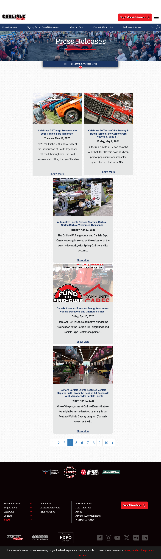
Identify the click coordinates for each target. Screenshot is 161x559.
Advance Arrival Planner (88, 515)
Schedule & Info (12, 503)
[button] (80, 64)
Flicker (136, 537)
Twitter (127, 537)
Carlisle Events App (50, 507)
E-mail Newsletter (132, 505)
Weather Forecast (84, 519)
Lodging (8, 515)
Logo (14, 17)
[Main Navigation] (156, 17)
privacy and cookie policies (139, 550)
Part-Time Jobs (83, 503)
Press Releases (9, 27)
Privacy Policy (47, 511)
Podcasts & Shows (132, 27)
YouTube (117, 537)
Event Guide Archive (103, 27)
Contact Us (45, 503)
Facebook (100, 537)
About (78, 511)
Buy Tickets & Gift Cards (132, 17)
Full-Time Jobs (83, 507)
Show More (57, 174)
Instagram (108, 537)
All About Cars (76, 27)
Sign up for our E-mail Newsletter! (43, 27)
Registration (10, 507)
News (7, 519)
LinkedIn (145, 537)
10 (106, 442)
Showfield (9, 511)
